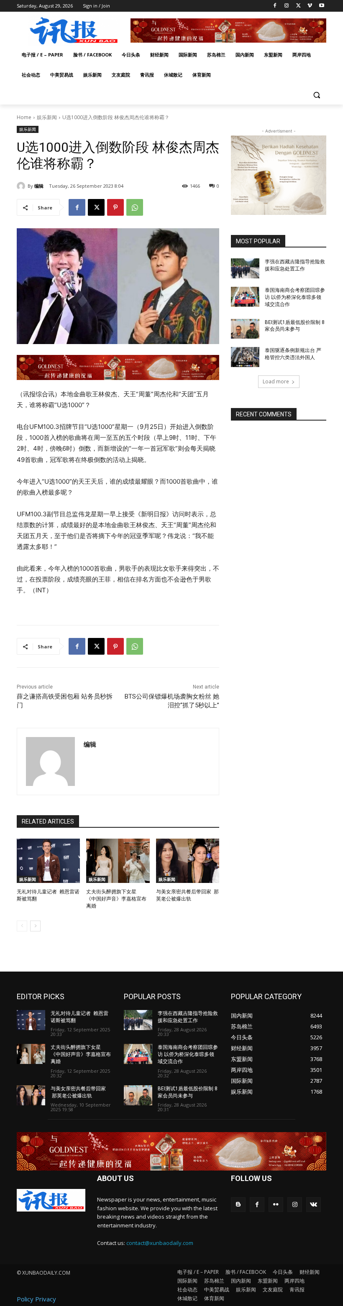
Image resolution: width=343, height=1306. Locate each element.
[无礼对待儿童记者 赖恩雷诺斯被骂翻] (48, 861)
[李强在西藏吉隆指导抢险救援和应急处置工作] (245, 268)
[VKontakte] (313, 1204)
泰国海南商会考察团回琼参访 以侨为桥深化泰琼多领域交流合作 (295, 297)
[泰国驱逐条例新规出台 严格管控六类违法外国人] (245, 357)
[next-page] (35, 926)
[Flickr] (276, 1204)
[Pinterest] (115, 207)
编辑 (39, 186)
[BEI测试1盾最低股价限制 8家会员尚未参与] (245, 329)
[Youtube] (321, 6)
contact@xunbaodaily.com (159, 1243)
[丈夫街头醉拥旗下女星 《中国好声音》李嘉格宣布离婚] (117, 861)
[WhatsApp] (134, 207)
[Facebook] (275, 6)
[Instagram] (287, 6)
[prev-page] (22, 926)
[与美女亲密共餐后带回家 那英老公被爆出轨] (187, 861)
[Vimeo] (310, 6)
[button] (316, 95)
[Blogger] (238, 1204)
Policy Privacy (36, 1299)
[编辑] (22, 186)
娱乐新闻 (47, 117)
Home (24, 117)
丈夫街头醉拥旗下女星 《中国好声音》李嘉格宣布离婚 (116, 899)
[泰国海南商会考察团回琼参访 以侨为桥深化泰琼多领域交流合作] (245, 297)
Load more (276, 381)
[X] (298, 6)
